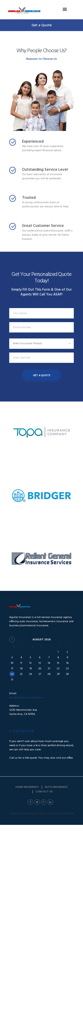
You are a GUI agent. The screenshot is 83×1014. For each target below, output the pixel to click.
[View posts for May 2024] (12, 639)
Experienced (33, 142)
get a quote (41, 375)
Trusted (29, 198)
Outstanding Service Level (45, 170)
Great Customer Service (43, 226)
